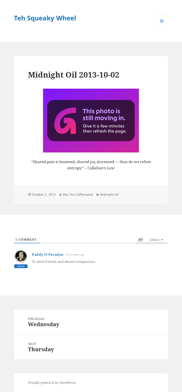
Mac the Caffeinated (78, 194)
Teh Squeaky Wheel (45, 18)
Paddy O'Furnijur (48, 254)
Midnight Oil (109, 194)
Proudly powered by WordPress (52, 382)
